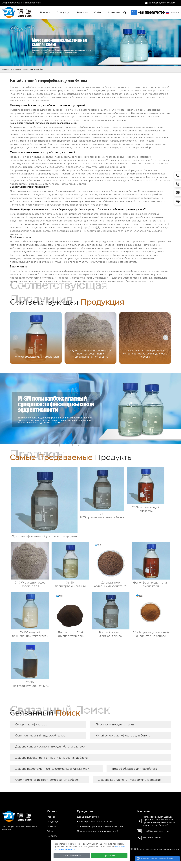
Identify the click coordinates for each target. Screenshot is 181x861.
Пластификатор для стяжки (115, 724)
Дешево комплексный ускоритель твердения (130, 779)
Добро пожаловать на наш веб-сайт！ (22, 2)
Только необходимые (71, 855)
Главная (5, 69)
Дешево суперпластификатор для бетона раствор (50, 746)
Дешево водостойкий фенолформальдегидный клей (52, 768)
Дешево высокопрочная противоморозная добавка (51, 757)
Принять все (109, 855)
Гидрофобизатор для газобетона (135, 768)
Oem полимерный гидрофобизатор (40, 735)
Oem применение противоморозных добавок (47, 779)
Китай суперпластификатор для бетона (123, 735)
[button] (165, 337)
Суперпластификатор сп (32, 724)
